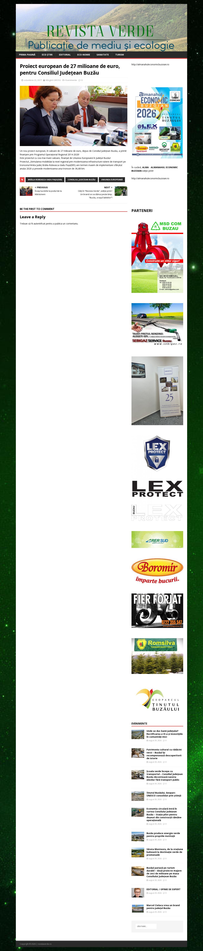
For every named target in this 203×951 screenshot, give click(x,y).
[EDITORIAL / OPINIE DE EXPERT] (137, 895)
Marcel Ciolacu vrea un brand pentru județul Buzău (163, 907)
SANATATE (103, 54)
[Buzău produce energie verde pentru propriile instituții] (137, 839)
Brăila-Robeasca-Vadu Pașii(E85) (45, 179)
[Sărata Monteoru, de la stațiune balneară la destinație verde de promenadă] (137, 855)
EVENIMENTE (139, 723)
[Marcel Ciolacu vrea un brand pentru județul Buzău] (137, 911)
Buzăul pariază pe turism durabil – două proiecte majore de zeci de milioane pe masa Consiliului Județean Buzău (164, 872)
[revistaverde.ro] (101, 49)
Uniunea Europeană (112, 179)
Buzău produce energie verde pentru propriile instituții (163, 835)
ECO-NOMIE (83, 54)
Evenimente (71, 80)
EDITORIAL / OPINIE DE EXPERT (163, 889)
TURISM (119, 54)
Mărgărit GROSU (53, 80)
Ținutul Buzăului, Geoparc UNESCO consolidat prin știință (164, 794)
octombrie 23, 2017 (33, 80)
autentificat (39, 223)
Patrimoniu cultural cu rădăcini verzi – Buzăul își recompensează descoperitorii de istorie (164, 754)
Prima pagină (27, 54)
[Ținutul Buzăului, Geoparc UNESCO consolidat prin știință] (137, 799)
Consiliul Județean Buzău (81, 179)
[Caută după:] (146, 926)
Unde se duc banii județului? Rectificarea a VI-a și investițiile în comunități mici (165, 733)
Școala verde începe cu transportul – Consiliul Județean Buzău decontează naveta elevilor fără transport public (165, 775)
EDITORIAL (65, 54)
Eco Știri (47, 54)
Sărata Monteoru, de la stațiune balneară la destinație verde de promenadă (165, 852)
